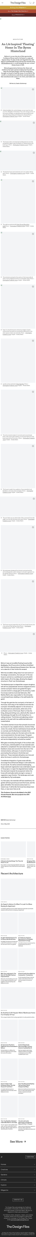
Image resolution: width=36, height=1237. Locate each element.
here (9, 797)
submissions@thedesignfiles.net (20, 1220)
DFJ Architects (5, 63)
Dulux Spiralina (20, 384)
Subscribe (30, 1157)
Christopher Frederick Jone (10, 116)
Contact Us (18, 1200)
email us (32, 1232)
